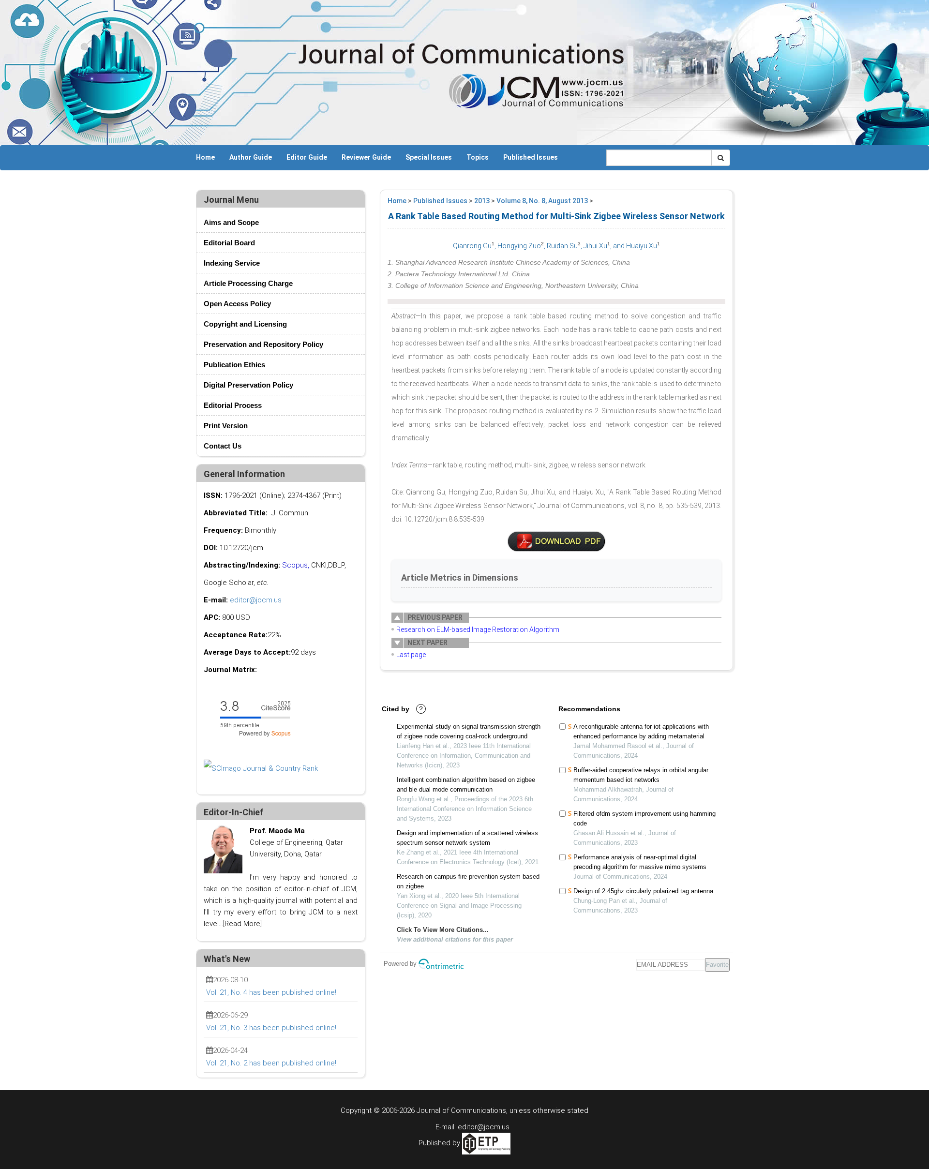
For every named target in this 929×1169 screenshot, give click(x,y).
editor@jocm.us (256, 600)
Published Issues (530, 157)
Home (205, 157)
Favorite (717, 964)
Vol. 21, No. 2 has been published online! (271, 1063)
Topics (477, 157)
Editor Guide (306, 157)
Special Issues (428, 157)
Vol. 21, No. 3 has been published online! (271, 1027)
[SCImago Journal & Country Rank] (261, 768)
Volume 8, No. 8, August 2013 (542, 201)
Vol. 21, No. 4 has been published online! (271, 992)
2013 (482, 201)
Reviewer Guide (366, 157)
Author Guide (250, 157)
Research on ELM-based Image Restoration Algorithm (477, 629)
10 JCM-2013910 (556, 541)
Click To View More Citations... (443, 929)
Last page (411, 655)
